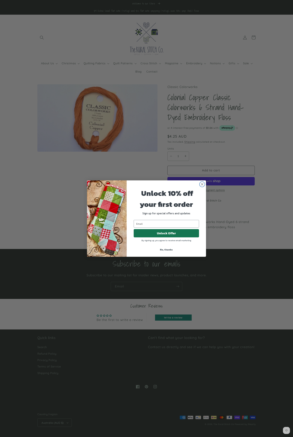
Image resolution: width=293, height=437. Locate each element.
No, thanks (166, 249)
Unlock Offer (166, 233)
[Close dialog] (202, 184)
